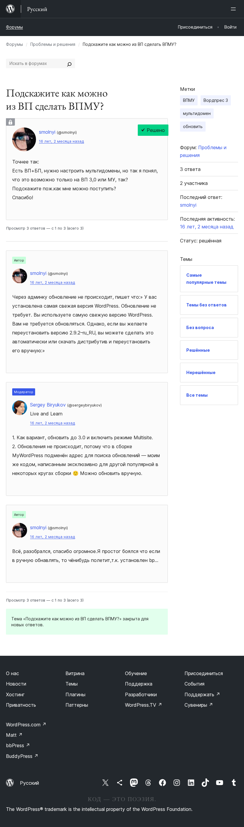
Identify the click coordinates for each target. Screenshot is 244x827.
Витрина (75, 673)
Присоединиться (203, 673)
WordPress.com (26, 725)
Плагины (75, 694)
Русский (29, 783)
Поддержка (138, 684)
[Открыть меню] (234, 9)
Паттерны (76, 705)
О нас (12, 673)
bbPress (18, 745)
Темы (71, 684)
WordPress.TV (143, 705)
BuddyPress (22, 756)
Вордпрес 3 (216, 100)
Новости (16, 684)
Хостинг (15, 694)
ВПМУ (189, 100)
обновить (193, 126)
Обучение (136, 673)
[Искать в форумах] (69, 63)
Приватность (21, 705)
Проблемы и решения (52, 44)
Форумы (14, 26)
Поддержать (202, 694)
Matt (14, 735)
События (194, 684)
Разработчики (141, 694)
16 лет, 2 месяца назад (61, 141)
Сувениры (198, 705)
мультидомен (197, 113)
